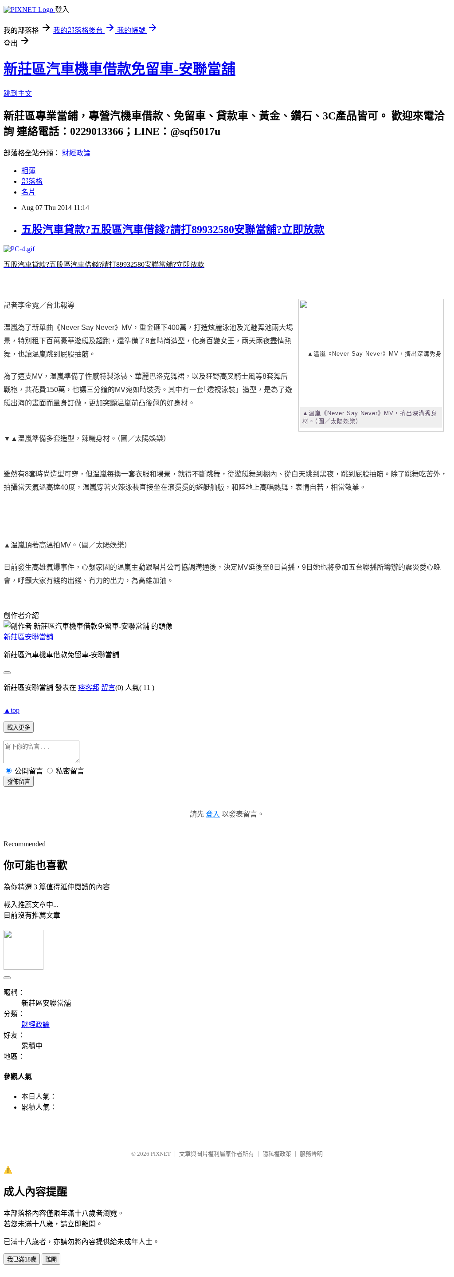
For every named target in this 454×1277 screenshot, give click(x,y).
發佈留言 (18, 781)
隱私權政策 (276, 1153)
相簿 (28, 170)
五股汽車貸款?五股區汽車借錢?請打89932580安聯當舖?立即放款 (173, 229)
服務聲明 (311, 1153)
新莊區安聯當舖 (28, 637)
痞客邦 (88, 687)
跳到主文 (18, 93)
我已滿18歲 (21, 1259)
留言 (108, 687)
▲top (12, 710)
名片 (28, 192)
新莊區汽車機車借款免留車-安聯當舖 (119, 69)
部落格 (32, 181)
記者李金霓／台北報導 (39, 305)
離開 (51, 1259)
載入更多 (18, 727)
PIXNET (161, 1153)
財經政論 (76, 153)
